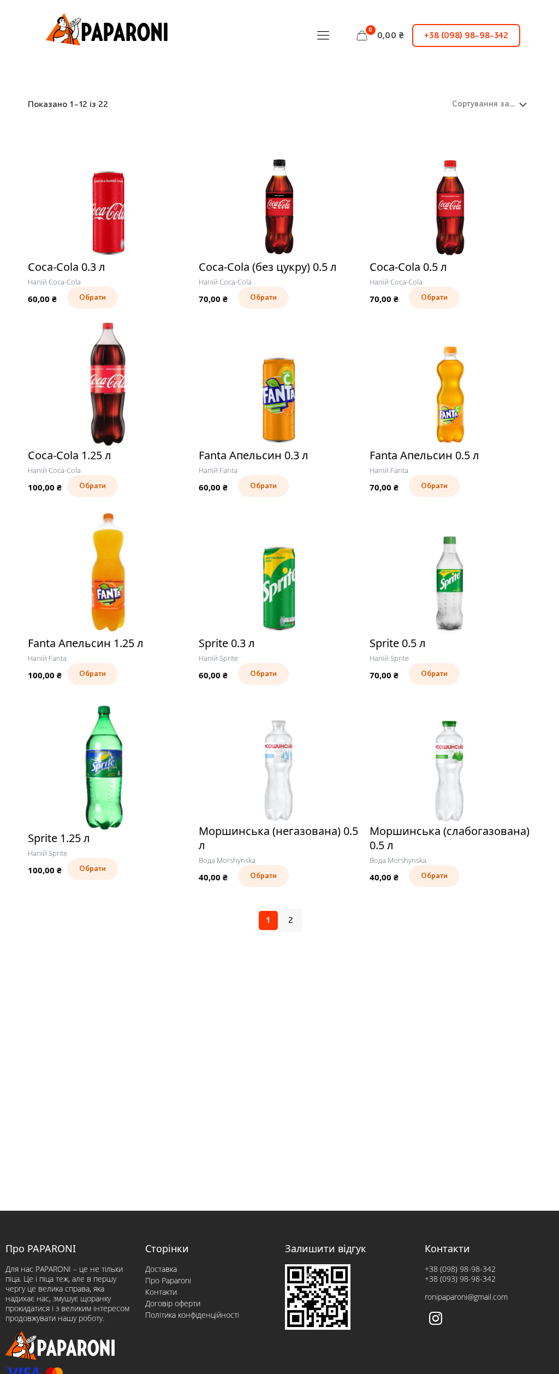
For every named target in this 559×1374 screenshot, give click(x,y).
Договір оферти (172, 1303)
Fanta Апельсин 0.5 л (424, 455)
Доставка (161, 1269)
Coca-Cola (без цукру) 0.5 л (268, 266)
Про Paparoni (168, 1280)
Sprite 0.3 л (227, 643)
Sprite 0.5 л (398, 643)
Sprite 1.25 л (59, 838)
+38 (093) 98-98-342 (460, 1279)
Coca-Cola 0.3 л (66, 266)
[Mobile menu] (323, 35)
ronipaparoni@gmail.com (466, 1297)
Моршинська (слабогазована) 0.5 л (450, 838)
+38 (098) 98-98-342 (466, 35)
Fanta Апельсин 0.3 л (253, 455)
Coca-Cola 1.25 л (69, 455)
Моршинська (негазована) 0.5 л (278, 838)
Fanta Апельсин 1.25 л (86, 643)
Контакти (161, 1292)
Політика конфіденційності (192, 1315)
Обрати (92, 297)
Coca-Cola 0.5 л (408, 266)
